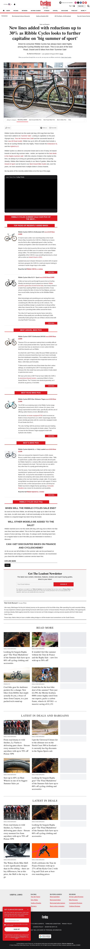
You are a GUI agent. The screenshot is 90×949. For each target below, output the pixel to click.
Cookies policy (38, 927)
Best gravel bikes (55, 900)
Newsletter (54, 127)
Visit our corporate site (67, 943)
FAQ (69, 120)
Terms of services (37, 589)
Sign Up (17, 929)
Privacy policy (67, 923)
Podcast (74, 10)
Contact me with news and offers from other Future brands (17, 925)
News (8, 10)
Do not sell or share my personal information (45, 930)
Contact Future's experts (35, 923)
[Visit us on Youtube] (83, 3)
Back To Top (83, 945)
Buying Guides (36, 10)
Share (8, 127)
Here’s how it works (66, 57)
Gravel (55, 10)
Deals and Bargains (45, 24)
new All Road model (15, 141)
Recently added (22, 120)
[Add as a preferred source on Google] (45, 936)
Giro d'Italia (34, 900)
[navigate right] (85, 120)
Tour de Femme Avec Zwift (24, 138)
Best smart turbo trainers (57, 903)
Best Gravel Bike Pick (35, 120)
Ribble (7, 565)
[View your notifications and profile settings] (14, 4)
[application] (31, 194)
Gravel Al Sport (10, 164)
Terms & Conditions (15, 937)
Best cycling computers (57, 906)
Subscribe (80, 6)
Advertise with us (51, 927)
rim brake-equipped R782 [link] (35, 415)
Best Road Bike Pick (49, 120)
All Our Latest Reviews (76, 896)
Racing (15, 10)
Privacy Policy (23, 936)
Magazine (64, 10)
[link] (11, 238)
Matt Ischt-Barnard (34, 54)
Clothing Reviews (74, 906)
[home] (4, 10)
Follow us (44, 127)
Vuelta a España (36, 903)
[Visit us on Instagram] (76, 3)
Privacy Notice (67, 589)
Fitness (46, 10)
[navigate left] (5, 120)
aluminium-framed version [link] (28, 378)
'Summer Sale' (26, 136)
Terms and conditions (53, 923)
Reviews (24, 10)
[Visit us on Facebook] (81, 3)
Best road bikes (55, 896)
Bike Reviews (73, 900)
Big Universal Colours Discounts (21, 16)
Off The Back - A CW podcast (63, 16)
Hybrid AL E (14, 146)
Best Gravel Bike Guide (38, 164)
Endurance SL (52, 144)
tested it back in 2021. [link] (35, 257)
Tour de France (35, 896)
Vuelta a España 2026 (42, 16)
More (83, 10)
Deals (61, 54)
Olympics (34, 906)
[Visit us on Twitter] (78, 3)
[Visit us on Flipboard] (86, 3)
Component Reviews (75, 903)
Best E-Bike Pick (61, 120)
